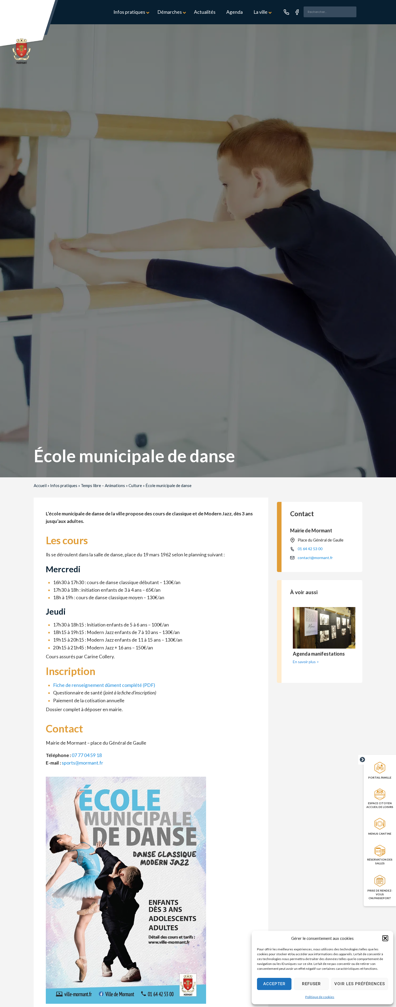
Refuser (311, 983)
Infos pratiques (63, 485)
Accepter (274, 983)
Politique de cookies (319, 997)
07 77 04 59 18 (87, 755)
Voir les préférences (359, 983)
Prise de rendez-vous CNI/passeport (379, 894)
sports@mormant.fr (82, 763)
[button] (385, 938)
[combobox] (330, 11)
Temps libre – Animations (103, 485)
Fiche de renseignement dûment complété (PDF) (104, 685)
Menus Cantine (379, 833)
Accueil (40, 485)
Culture (135, 485)
